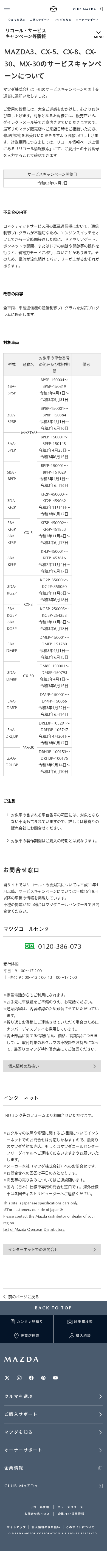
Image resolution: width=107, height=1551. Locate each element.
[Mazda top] (53, 9)
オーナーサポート (87, 19)
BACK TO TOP (53, 1308)
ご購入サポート (40, 19)
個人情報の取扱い (23, 1066)
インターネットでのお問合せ (33, 1249)
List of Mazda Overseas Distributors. (34, 1229)
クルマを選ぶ (17, 19)
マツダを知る (63, 19)
